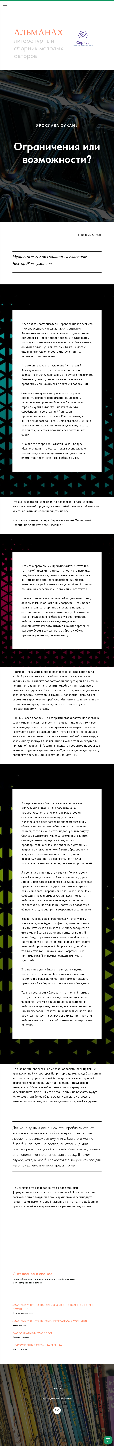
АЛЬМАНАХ (38, 32)
